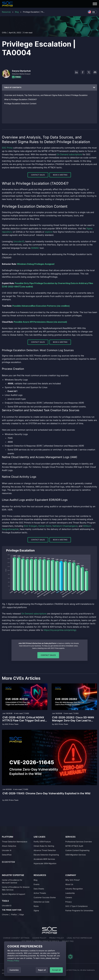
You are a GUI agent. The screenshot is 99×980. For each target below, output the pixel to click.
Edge (21, 914)
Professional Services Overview (78, 841)
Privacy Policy (13, 960)
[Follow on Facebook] (83, 72)
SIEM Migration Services (75, 855)
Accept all (56, 970)
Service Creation (12, 410)
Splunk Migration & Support (13, 894)
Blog (17, 12)
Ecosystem (8, 862)
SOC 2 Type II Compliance (76, 906)
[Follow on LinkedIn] (76, 72)
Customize (14, 970)
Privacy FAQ (67, 941)
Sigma (36, 910)
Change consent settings (16, 938)
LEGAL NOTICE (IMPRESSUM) (79, 938)
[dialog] (35, 958)
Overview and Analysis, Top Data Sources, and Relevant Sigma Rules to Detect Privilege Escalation (46, 95)
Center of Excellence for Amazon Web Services (16, 888)
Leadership (70, 893)
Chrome (5, 914)
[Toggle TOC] (94, 88)
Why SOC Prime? (72, 880)
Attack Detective (9, 846)
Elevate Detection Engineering (46, 855)
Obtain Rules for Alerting (44, 846)
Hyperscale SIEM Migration (45, 863)
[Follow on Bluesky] (70, 957)
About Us (69, 884)
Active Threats (40, 893)
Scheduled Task (40, 410)
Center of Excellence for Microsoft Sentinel (12, 881)
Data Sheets (39, 889)
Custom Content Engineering (77, 850)
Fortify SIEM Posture (42, 841)
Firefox (14, 914)
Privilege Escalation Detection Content (20, 103)
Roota (36, 906)
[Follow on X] (89, 72)
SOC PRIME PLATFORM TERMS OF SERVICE (40, 941)
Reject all (42, 970)
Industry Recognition (74, 889)
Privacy (68, 902)
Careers (68, 897)
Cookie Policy (39, 938)
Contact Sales (38, 175)
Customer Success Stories (45, 897)
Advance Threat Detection (45, 850)
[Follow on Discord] (95, 72)
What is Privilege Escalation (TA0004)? (20, 99)
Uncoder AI (6, 850)
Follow (17, 77)
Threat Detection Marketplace (14, 841)
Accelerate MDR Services (44, 859)
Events (36, 884)
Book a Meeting (60, 175)
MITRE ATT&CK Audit (74, 846)
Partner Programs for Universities (79, 910)
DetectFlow (6, 855)
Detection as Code (41, 902)
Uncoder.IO (6, 906)
